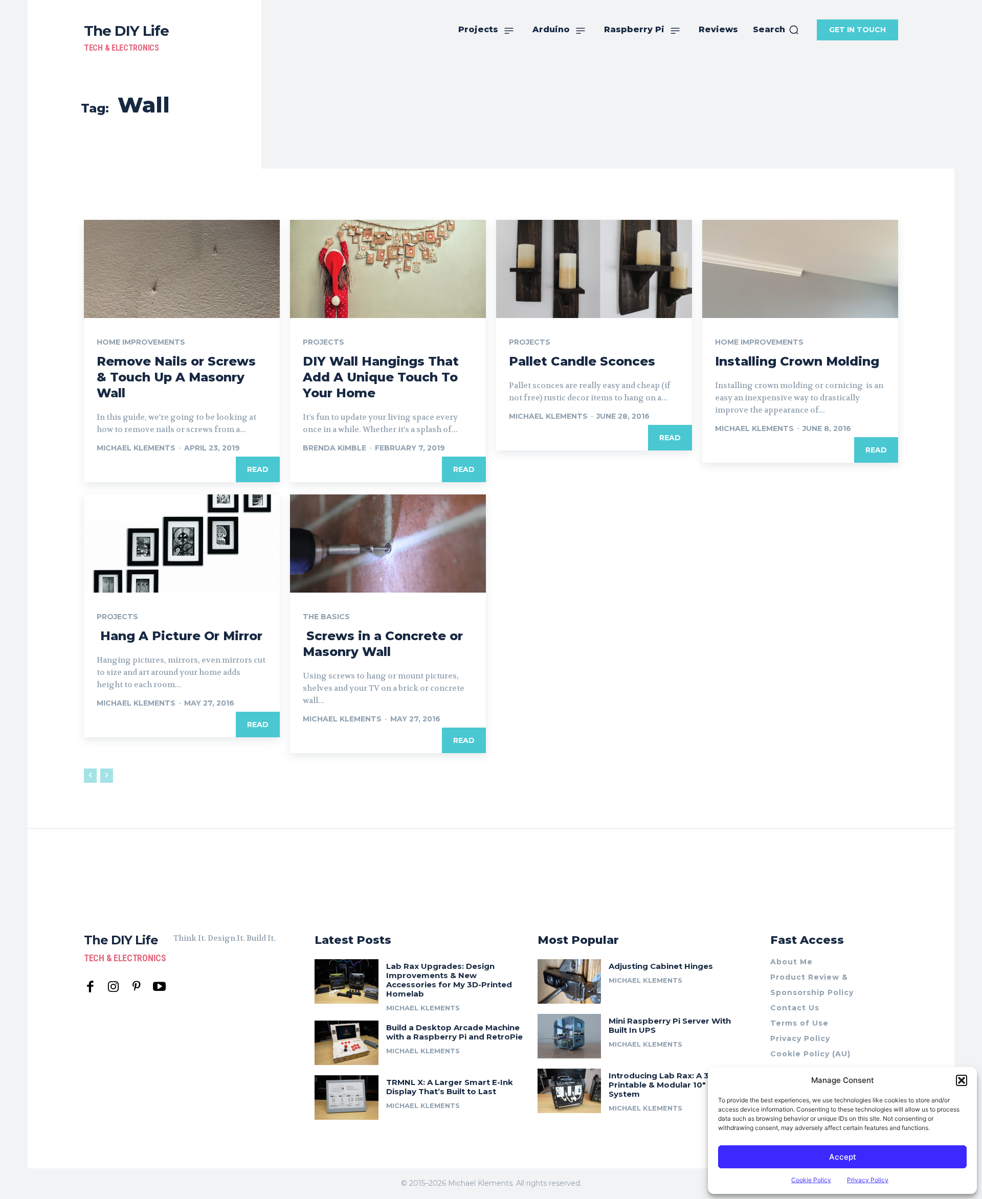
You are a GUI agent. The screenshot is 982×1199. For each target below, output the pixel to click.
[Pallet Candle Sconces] (594, 269)
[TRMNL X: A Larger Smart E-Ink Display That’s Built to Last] (346, 1097)
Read (258, 469)
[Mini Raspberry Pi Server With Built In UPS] (569, 1036)
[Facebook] (90, 987)
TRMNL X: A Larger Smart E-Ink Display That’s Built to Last (449, 1086)
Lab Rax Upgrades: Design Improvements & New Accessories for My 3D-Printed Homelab (449, 980)
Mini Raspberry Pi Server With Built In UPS (670, 1025)
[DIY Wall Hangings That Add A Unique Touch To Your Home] (388, 269)
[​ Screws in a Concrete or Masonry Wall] (388, 543)
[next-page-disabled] (106, 775)
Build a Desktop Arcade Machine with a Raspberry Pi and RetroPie (454, 1032)
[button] (961, 1080)
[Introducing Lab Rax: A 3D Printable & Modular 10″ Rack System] (569, 1091)
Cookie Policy (811, 1180)
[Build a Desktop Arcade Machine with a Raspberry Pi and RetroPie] (346, 1043)
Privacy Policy (867, 1180)
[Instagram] (113, 987)
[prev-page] (90, 775)
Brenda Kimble (334, 448)
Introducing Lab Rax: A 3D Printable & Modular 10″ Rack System (668, 1085)
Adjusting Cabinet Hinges (661, 966)
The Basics (326, 616)
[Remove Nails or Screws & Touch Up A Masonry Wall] (182, 269)
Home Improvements (141, 342)
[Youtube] (159, 987)
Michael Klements (136, 448)
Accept (842, 1157)
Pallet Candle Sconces (582, 361)
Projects (323, 342)
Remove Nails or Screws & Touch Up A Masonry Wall (176, 377)
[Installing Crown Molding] (800, 269)
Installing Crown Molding (797, 361)
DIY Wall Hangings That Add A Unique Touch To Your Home (381, 377)
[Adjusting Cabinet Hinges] (569, 981)
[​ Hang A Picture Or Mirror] (182, 543)
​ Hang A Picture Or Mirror (179, 635)
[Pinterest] (136, 987)
